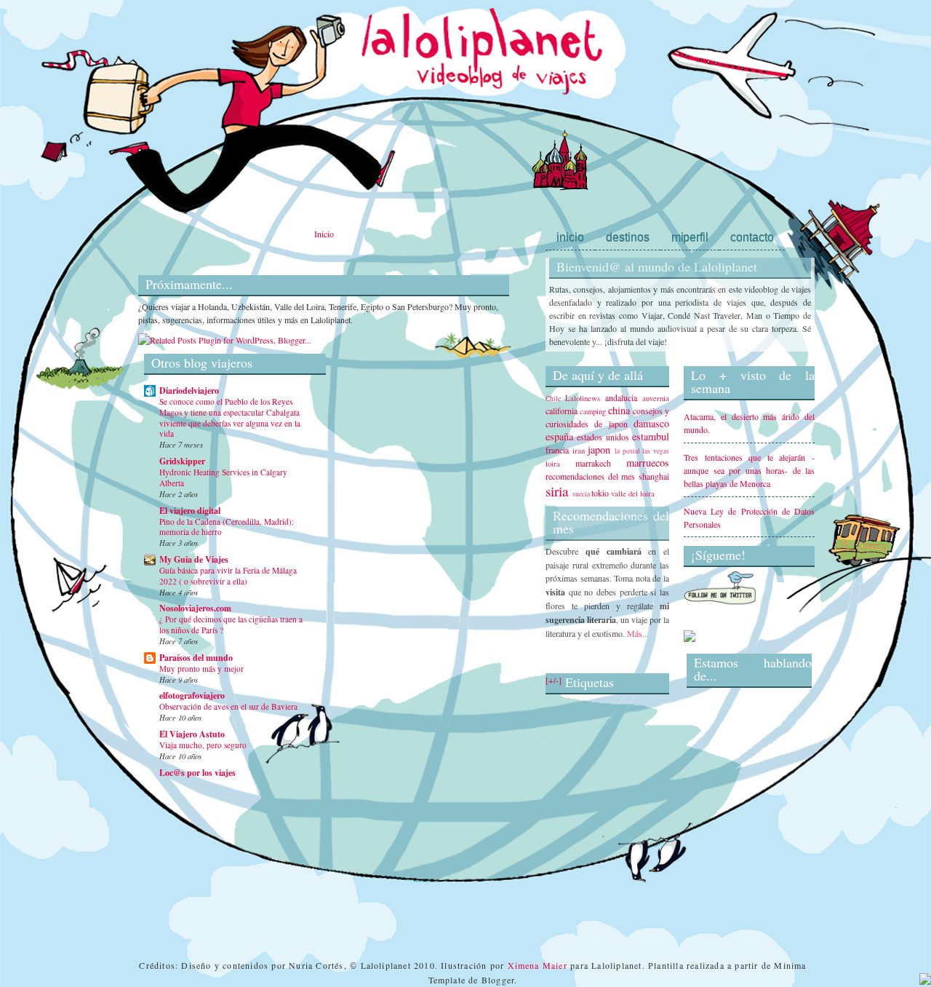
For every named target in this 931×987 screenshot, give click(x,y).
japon (599, 449)
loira (553, 464)
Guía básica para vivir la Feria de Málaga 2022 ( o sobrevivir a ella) (228, 576)
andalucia (621, 397)
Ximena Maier (537, 965)
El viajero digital (189, 510)
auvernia (655, 398)
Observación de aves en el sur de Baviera (228, 706)
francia (557, 450)
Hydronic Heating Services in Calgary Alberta (223, 477)
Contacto (752, 237)
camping (593, 411)
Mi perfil (689, 237)
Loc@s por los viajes (197, 772)
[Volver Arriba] (925, 980)
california (562, 410)
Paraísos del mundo (196, 657)
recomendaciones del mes (590, 476)
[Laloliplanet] (689, 638)
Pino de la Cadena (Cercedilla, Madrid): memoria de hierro (226, 527)
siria (557, 491)
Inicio (324, 233)
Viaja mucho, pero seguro (203, 745)
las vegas (655, 451)
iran (578, 450)
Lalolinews (582, 398)
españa (559, 436)
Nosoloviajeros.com (195, 608)
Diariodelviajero (189, 390)
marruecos (647, 462)
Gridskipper (182, 461)
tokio (600, 493)
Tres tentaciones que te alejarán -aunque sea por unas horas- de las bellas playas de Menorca (749, 470)
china (619, 410)
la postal (627, 451)
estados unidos (602, 437)
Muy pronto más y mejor (201, 668)
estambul (650, 436)
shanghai (654, 476)
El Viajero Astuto (192, 734)
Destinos (628, 237)
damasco (651, 423)
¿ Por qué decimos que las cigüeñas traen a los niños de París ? (231, 624)
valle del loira (633, 493)
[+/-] (554, 680)
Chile (553, 398)
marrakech (593, 463)
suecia (581, 494)
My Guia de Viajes (193, 559)
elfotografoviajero (192, 695)
